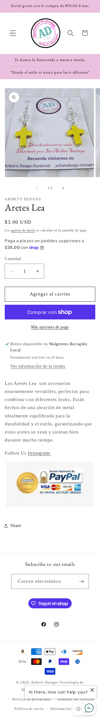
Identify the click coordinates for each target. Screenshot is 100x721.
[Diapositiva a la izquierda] (37, 188)
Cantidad (13, 258)
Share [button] (15, 525)
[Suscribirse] (81, 581)
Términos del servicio (75, 699)
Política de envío (29, 709)
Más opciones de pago (50, 327)
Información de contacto (71, 709)
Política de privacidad (31, 699)
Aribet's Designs (45, 682)
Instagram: (39, 453)
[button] (13, 33)
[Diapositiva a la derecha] (63, 188)
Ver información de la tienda (37, 366)
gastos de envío (23, 230)
